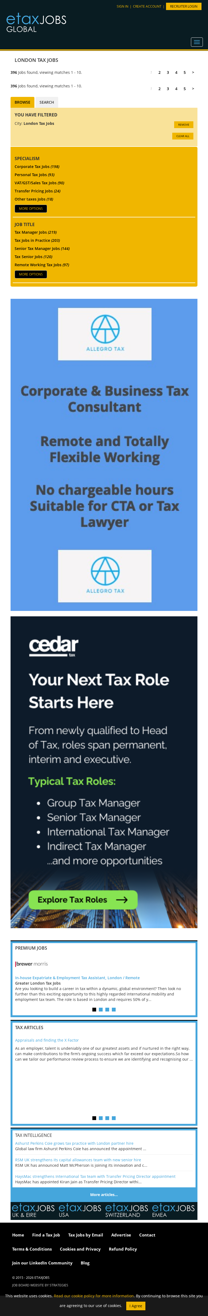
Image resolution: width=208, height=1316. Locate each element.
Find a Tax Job (46, 1235)
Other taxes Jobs (34, 199)
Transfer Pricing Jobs (37, 191)
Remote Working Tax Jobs (42, 264)
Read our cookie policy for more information (94, 1295)
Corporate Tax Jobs (37, 166)
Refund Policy (123, 1249)
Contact (147, 1235)
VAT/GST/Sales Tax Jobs (39, 182)
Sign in (122, 6)
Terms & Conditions (32, 1249)
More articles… (104, 1194)
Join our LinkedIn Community (42, 1263)
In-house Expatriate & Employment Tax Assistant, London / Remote (77, 977)
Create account (147, 6)
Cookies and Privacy (80, 1249)
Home (18, 1235)
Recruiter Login (183, 6)
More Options (31, 208)
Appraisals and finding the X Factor (47, 1040)
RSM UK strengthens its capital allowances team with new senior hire (78, 1159)
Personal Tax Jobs (34, 174)
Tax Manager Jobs (36, 232)
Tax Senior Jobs (33, 256)
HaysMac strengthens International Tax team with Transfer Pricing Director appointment (95, 1176)
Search (47, 102)
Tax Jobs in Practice (37, 240)
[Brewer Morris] (104, 964)
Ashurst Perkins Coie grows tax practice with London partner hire (74, 1143)
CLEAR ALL (182, 136)
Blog (85, 1263)
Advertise (121, 1235)
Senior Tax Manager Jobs (42, 248)
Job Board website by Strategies (40, 1285)
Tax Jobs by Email (85, 1235)
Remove (183, 124)
